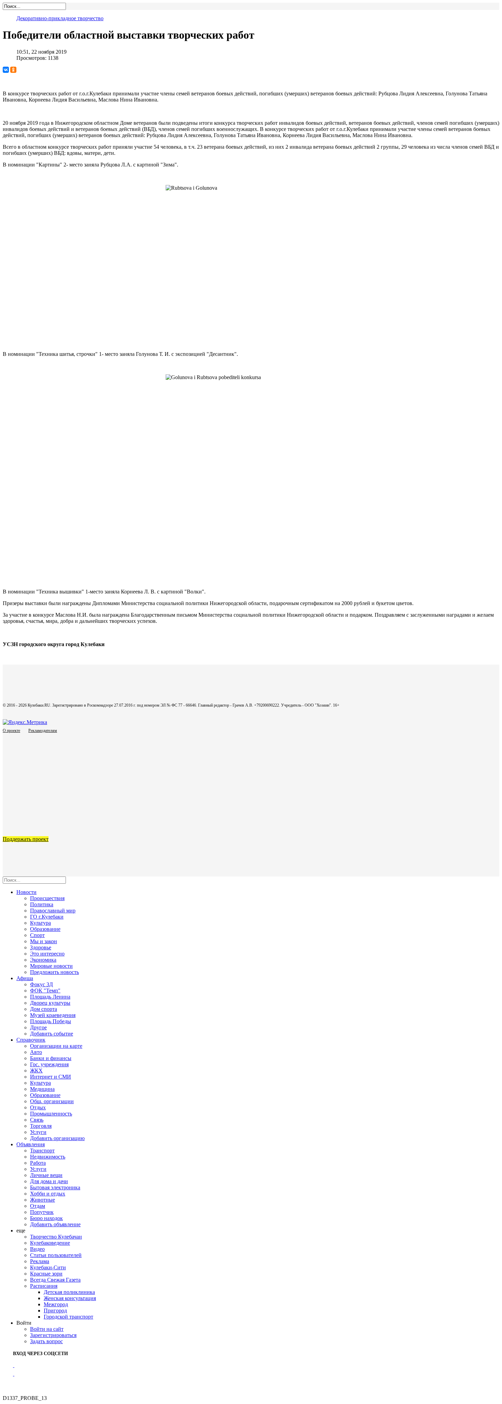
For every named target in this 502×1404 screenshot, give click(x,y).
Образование (45, 929)
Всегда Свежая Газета (55, 1280)
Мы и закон (43, 941)
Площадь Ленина (50, 997)
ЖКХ (36, 1070)
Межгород (56, 1304)
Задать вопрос (46, 1341)
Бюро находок (46, 1218)
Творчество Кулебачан (56, 1237)
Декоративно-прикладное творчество (59, 18)
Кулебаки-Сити (48, 1267)
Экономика (43, 960)
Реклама (39, 1261)
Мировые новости (51, 966)
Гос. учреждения (49, 1064)
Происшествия (47, 898)
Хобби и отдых (47, 1193)
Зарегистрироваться (53, 1335)
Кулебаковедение (50, 1243)
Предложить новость (54, 972)
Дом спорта (43, 1009)
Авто (36, 1052)
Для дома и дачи (49, 1181)
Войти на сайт (47, 1329)
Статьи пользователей (56, 1255)
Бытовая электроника (55, 1187)
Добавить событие (51, 1034)
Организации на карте (56, 1046)
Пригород (55, 1310)
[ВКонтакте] (6, 70)
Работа (38, 1163)
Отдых (38, 1107)
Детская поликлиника (69, 1292)
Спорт (37, 935)
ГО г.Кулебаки (47, 917)
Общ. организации (52, 1101)
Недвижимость (47, 1157)
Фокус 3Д (41, 984)
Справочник (30, 1040)
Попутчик (42, 1212)
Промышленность (51, 1113)
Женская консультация (70, 1298)
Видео (37, 1249)
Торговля (41, 1126)
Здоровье (40, 947)
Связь (36, 1120)
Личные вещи (46, 1175)
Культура (40, 923)
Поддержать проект (25, 839)
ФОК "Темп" (45, 990)
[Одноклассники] (13, 70)
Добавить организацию (57, 1138)
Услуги (38, 1132)
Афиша (24, 978)
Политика (41, 904)
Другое (38, 1027)
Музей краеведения (52, 1015)
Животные (42, 1200)
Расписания (43, 1286)
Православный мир (52, 910)
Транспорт (42, 1150)
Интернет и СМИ (50, 1077)
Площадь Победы (50, 1021)
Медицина (42, 1089)
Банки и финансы (50, 1058)
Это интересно (47, 954)
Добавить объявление (55, 1224)
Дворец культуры (50, 1003)
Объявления (30, 1144)
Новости (26, 892)
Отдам (37, 1206)
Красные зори (46, 1273)
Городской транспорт (68, 1317)
